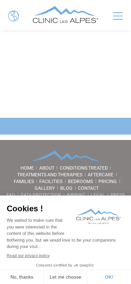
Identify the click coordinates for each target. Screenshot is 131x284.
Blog (66, 188)
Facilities (50, 181)
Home (27, 168)
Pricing (107, 181)
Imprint (76, 195)
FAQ (10, 195)
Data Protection (40, 195)
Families (24, 181)
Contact (88, 188)
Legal (98, 195)
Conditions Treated (84, 168)
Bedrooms (80, 181)
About (46, 168)
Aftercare (101, 174)
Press (118, 195)
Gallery (45, 188)
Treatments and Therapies (49, 174)
